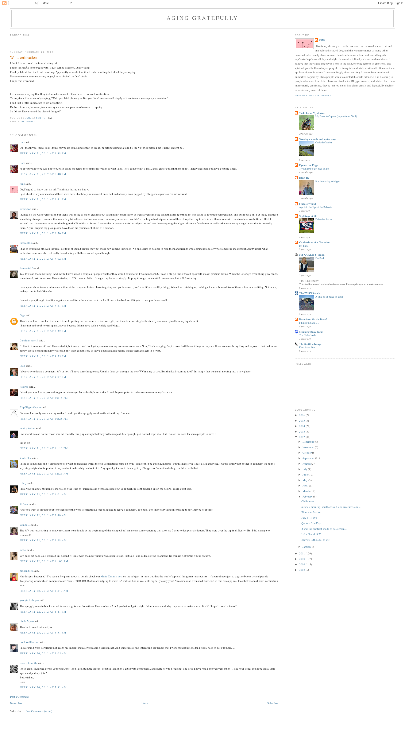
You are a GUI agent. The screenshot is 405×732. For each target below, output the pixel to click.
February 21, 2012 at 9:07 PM (43, 377)
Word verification (311, 512)
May (305, 480)
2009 (302, 564)
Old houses (307, 501)
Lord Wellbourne (29, 642)
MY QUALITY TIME (312, 254)
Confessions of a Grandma (314, 242)
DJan (22, 366)
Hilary (23, 483)
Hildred (24, 386)
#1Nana (24, 504)
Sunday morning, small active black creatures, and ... (331, 507)
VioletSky (25, 458)
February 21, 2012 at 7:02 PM (43, 258)
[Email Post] (50, 118)
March (306, 491)
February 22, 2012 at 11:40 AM (44, 591)
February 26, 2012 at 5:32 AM (43, 687)
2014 (302, 426)
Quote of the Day (311, 523)
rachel (23, 550)
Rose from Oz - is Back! (313, 319)
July (305, 469)
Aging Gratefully (202, 17)
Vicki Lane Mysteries (311, 113)
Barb (22, 142)
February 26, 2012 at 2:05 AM (43, 653)
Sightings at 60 (308, 216)
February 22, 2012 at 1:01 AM (43, 494)
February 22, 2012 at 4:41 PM (43, 611)
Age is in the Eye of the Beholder (315, 207)
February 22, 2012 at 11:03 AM (44, 561)
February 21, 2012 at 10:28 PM (44, 419)
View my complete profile (313, 95)
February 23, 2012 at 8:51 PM (43, 632)
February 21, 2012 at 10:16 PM (44, 398)
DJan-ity (304, 177)
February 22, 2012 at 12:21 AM (44, 473)
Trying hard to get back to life (314, 168)
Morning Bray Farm (311, 332)
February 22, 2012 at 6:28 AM (43, 540)
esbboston (25, 209)
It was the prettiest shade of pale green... (324, 529)
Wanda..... (25, 525)
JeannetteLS (27, 268)
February (307, 496)
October (307, 452)
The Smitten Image (310, 344)
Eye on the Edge (308, 165)
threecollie (26, 243)
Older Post (273, 703)
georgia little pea (29, 600)
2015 (302, 420)
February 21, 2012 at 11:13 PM (44, 448)
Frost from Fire (307, 347)
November (308, 447)
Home (145, 703)
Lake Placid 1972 (311, 534)
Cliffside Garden (323, 142)
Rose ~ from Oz (28, 663)
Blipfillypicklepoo (30, 407)
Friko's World (307, 204)
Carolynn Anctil (29, 340)
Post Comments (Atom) (39, 711)
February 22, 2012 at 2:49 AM (43, 515)
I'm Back (319, 258)
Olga (22, 315)
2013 (302, 431)
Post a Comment (19, 696)
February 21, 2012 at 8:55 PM (43, 356)
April (305, 485)
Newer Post (16, 703)
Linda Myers (27, 621)
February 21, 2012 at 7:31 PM (43, 305)
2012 (302, 437)
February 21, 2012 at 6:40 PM (43, 174)
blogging (28, 121)
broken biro (26, 571)
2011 (302, 553)
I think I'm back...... (309, 322)
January (307, 547)
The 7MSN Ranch (309, 293)
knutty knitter (27, 428)
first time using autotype (327, 181)
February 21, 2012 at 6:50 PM (43, 233)
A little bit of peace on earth (329, 296)
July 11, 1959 (309, 518)
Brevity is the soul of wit (315, 540)
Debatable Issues (323, 219)
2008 (302, 570)
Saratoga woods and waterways (317, 139)
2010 (302, 559)
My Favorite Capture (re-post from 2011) (336, 116)
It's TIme (303, 245)
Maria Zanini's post (112, 576)
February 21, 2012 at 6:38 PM (43, 153)
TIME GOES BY (309, 281)
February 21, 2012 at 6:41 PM (43, 199)
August (306, 463)
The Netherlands (307, 335)
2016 (302, 415)
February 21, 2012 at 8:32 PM (43, 331)
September (308, 458)
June (22, 184)
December (308, 442)
